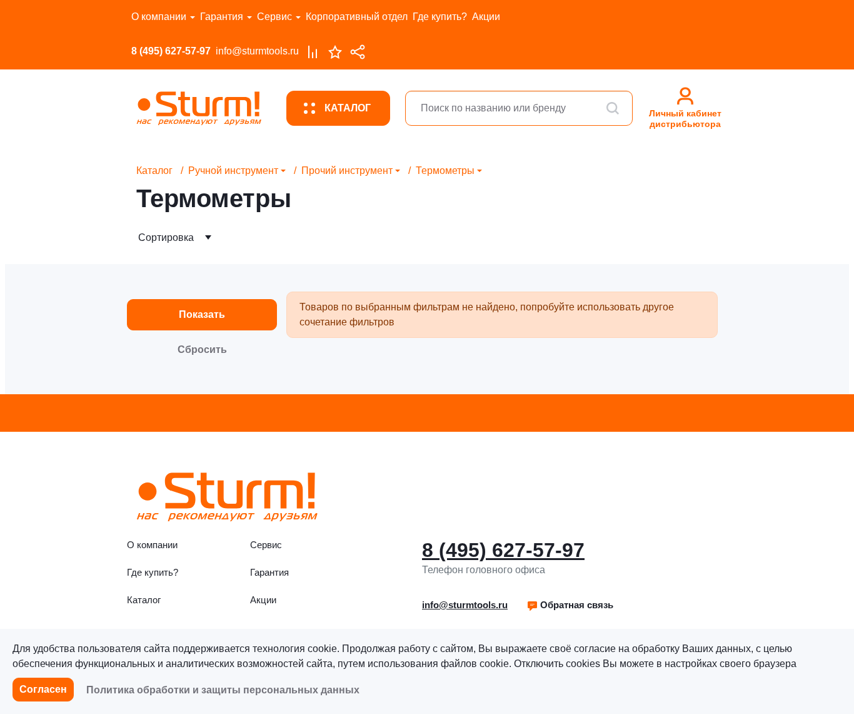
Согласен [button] (43, 689)
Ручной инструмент (233, 170)
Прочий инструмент (347, 170)
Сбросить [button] (202, 349)
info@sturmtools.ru (257, 51)
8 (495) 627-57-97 (171, 51)
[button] (570, 605)
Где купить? (440, 16)
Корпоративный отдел (357, 16)
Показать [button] (202, 314)
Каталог (154, 170)
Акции (486, 16)
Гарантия (221, 16)
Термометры (445, 170)
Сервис (274, 16)
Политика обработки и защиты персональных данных (222, 690)
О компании (158, 16)
